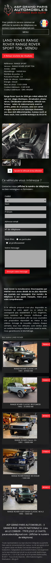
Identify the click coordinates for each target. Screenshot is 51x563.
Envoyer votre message (17, 271)
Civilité (8, 196)
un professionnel (16, 242)
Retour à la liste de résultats (18, 55)
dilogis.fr (15, 559)
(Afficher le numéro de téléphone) (18, 25)
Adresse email (11, 221)
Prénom (8, 211)
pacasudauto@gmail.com (22, 28)
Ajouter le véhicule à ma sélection (28, 170)
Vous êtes (10, 239)
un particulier (25, 239)
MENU (26, 32)
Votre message (12, 247)
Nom (7, 204)
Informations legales (34, 557)
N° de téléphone (12, 229)
